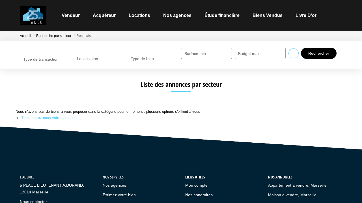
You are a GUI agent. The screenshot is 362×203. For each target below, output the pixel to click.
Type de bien (142, 58)
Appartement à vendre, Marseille (297, 185)
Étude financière (222, 15)
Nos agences (177, 15)
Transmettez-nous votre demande (48, 118)
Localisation (87, 58)
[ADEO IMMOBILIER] (33, 15)
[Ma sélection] (330, 15)
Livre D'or (306, 15)
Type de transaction (41, 59)
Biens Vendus (268, 15)
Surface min (195, 53)
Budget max (249, 53)
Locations (139, 15)
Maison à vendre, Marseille (292, 195)
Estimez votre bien (119, 195)
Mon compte (196, 185)
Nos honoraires (199, 195)
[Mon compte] (337, 15)
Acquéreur (104, 15)
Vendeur (71, 15)
